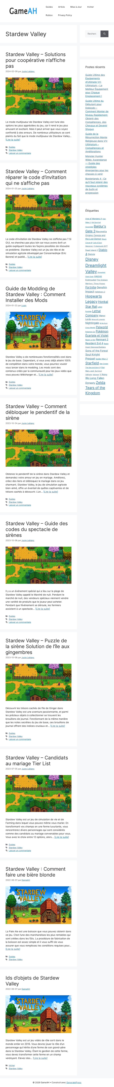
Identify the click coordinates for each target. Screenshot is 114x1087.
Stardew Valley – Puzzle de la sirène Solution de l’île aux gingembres (38, 646)
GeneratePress (73, 1082)
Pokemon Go (90, 332)
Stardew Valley (16, 150)
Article (61, 7)
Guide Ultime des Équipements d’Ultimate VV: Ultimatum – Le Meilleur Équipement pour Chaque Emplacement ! (96, 86)
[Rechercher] (104, 34)
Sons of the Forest (96, 350)
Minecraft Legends (98, 319)
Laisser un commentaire (20, 153)
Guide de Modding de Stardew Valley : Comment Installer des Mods (36, 294)
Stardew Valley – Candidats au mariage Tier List (37, 760)
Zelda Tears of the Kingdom (95, 387)
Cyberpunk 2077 (101, 246)
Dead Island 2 (91, 250)
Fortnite (90, 287)
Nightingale (92, 322)
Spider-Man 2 (102, 359)
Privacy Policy (65, 15)
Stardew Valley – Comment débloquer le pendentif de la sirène (38, 412)
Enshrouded (90, 280)
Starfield (92, 363)
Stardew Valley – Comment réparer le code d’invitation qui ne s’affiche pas (36, 177)
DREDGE (98, 276)
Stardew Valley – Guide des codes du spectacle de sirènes (37, 529)
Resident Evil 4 (94, 343)
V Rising (103, 374)
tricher (90, 7)
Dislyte (91, 254)
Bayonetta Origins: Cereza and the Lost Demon (96, 235)
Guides (49, 7)
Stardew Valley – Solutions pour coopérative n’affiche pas (36, 60)
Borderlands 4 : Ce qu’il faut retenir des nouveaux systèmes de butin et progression (96, 185)
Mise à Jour (76, 7)
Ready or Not (90, 340)
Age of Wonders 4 (93, 218)
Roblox (49, 15)
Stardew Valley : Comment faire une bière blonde (36, 872)
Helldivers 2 (100, 292)
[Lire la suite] (13, 139)
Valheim (88, 374)
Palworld (102, 327)
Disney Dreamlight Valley (95, 265)
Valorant (96, 375)
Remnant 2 (102, 339)
